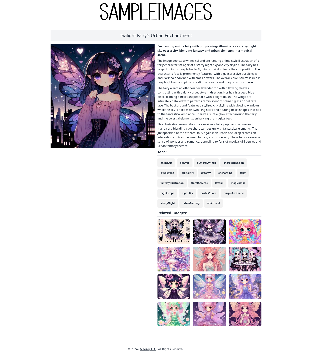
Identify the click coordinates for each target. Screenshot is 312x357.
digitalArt (188, 173)
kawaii (219, 183)
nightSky (187, 193)
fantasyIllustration (172, 183)
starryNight (168, 203)
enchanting (225, 173)
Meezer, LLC (148, 349)
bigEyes (184, 162)
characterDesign (234, 162)
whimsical (213, 203)
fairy (243, 173)
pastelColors (208, 193)
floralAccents (199, 183)
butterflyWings (206, 162)
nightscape (167, 193)
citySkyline (167, 173)
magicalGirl (238, 183)
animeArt (166, 162)
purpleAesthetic (234, 193)
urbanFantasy (191, 203)
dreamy (206, 173)
